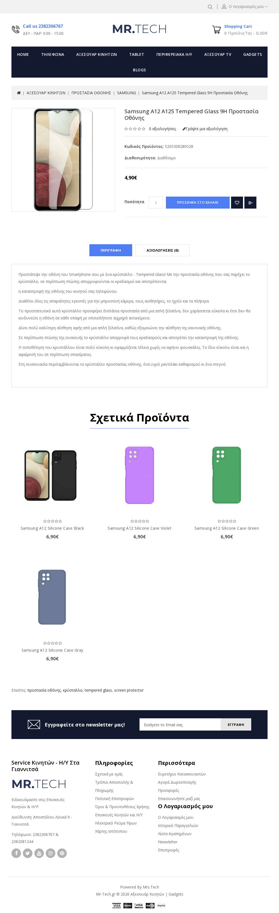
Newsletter (167, 841)
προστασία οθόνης (44, 690)
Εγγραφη (236, 724)
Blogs (139, 69)
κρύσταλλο (73, 690)
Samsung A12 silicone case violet (139, 528)
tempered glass (98, 690)
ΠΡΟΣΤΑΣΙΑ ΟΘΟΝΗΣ (91, 92)
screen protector (129, 690)
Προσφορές (168, 790)
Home (23, 54)
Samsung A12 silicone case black (52, 528)
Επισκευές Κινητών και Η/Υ (118, 814)
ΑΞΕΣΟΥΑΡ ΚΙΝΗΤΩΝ (96, 54)
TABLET (136, 54)
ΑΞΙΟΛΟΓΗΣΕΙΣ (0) (162, 250)
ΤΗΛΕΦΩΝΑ (52, 54)
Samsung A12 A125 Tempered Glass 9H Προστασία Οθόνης (195, 92)
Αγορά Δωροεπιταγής (177, 782)
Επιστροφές (168, 850)
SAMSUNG (126, 92)
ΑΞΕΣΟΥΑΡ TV (218, 54)
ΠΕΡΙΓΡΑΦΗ (111, 250)
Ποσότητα (134, 201)
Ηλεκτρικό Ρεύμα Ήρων (116, 823)
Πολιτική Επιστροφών (114, 798)
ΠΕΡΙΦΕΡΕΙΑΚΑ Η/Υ (174, 54)
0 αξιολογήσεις (162, 128)
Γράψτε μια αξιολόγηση (207, 128)
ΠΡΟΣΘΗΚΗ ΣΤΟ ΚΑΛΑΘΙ (198, 202)
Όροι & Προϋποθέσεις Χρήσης (122, 806)
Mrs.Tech (151, 887)
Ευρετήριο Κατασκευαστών (182, 774)
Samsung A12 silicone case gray (52, 650)
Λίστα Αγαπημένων (175, 833)
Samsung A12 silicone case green (227, 528)
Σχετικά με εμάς (109, 774)
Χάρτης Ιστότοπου (111, 831)
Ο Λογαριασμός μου (175, 817)
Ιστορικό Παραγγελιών (178, 825)
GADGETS (252, 54)
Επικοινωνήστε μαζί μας (179, 798)
